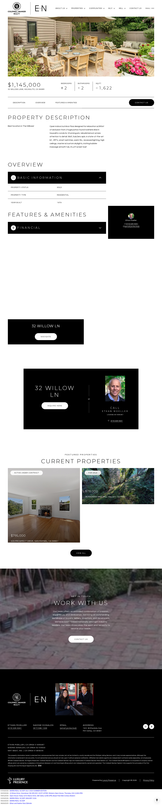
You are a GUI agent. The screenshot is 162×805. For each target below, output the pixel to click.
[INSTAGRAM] (145, 726)
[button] (141, 102)
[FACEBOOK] (151, 726)
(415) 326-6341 (132, 224)
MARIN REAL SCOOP (17, 801)
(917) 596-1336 (40, 728)
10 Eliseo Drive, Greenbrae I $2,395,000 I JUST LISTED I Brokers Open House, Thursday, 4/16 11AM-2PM (46, 793)
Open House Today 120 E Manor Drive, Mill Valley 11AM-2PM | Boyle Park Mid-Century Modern (42, 796)
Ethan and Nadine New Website (21, 803)
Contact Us (135, 8)
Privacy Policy (148, 780)
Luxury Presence (109, 780)
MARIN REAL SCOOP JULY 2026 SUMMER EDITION (28, 791)
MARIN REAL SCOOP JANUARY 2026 (23, 798)
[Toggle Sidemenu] (149, 8)
